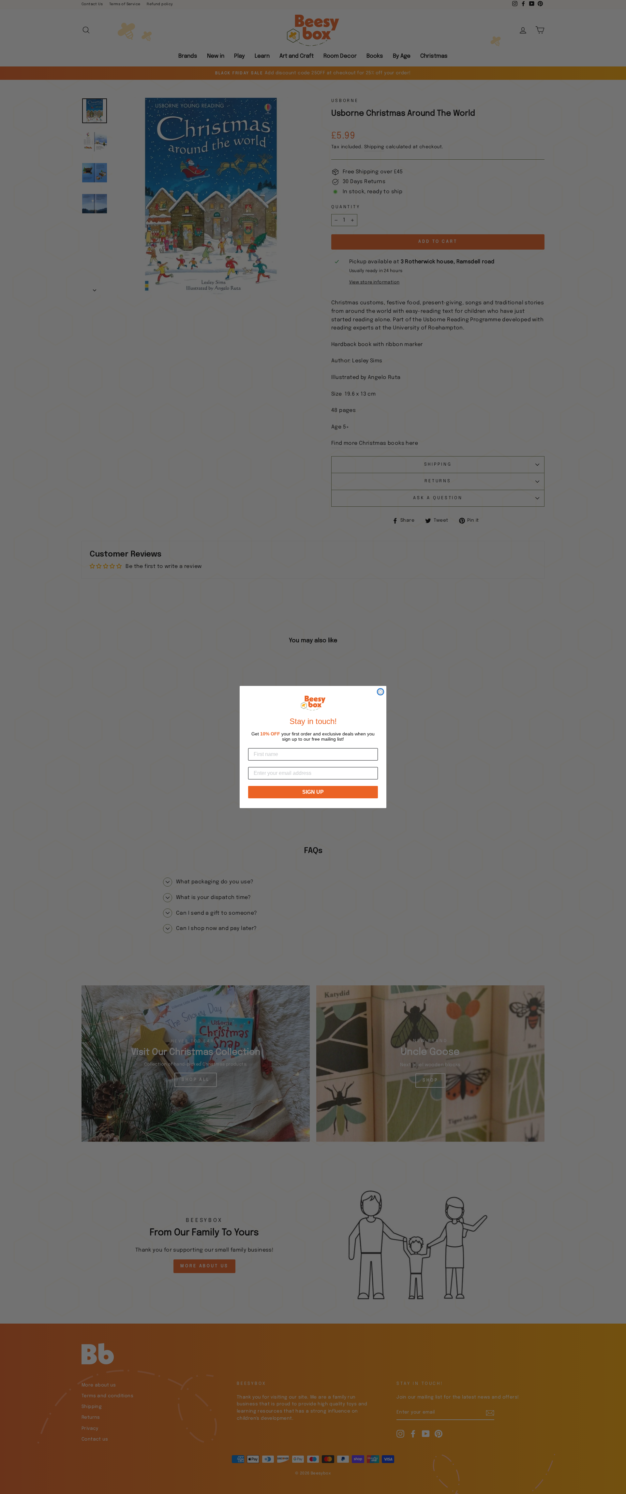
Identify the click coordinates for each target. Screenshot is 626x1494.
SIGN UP (313, 792)
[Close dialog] (380, 692)
